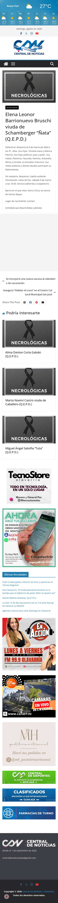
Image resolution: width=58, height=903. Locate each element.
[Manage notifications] (6, 896)
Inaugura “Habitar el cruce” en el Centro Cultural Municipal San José (27, 292)
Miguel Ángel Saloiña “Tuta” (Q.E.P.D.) (24, 450)
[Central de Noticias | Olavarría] (6, 63)
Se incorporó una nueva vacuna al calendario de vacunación (30, 281)
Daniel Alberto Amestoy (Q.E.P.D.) (19, 598)
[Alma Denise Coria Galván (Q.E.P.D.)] (29, 322)
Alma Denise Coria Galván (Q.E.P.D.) (23, 354)
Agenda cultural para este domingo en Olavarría (26, 610)
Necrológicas (12, 108)
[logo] (29, 840)
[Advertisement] (29, 242)
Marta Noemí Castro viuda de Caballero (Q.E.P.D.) (25, 402)
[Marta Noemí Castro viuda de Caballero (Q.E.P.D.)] (29, 370)
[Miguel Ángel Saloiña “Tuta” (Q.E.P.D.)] (29, 417)
